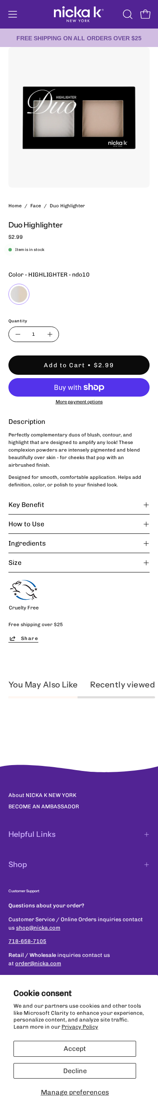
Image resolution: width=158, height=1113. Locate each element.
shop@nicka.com (38, 928)
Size (14, 563)
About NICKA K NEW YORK (42, 795)
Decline (75, 1071)
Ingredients (27, 543)
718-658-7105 (27, 941)
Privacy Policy (80, 1027)
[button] (127, 14)
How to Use (26, 524)
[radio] (18, 294)
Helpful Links (32, 834)
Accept (75, 1049)
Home (14, 206)
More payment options (79, 402)
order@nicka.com (38, 963)
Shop (17, 864)
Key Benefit (26, 505)
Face (35, 206)
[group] (79, 38)
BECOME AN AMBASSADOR (43, 806)
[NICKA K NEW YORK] (79, 14)
